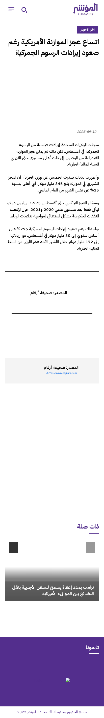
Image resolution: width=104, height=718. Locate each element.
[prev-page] (90, 547)
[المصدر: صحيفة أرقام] (88, 370)
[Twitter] (94, 343)
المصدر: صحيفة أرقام (61, 368)
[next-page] (13, 547)
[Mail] (71, 665)
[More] (35, 343)
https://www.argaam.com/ (61, 373)
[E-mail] (89, 324)
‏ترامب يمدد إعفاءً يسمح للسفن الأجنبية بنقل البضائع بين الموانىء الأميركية (53, 590)
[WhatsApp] (82, 343)
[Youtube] (32, 665)
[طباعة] (59, 343)
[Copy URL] (47, 343)
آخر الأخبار (88, 29)
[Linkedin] (71, 343)
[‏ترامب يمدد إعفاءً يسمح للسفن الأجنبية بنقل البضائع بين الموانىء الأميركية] (52, 569)
